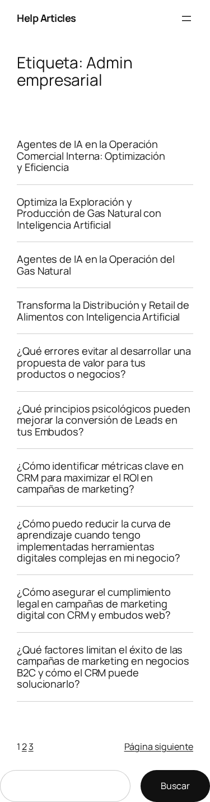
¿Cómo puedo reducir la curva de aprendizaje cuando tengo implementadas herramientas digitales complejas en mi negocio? (98, 541)
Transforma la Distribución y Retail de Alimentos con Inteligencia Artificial (103, 310)
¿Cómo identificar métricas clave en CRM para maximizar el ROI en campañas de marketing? (100, 477)
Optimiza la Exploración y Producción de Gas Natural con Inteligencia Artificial (89, 213)
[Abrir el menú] (186, 18)
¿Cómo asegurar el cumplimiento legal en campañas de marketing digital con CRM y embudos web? (94, 603)
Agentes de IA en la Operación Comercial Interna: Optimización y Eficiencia (91, 155)
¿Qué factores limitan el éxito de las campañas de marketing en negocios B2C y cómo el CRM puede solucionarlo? (103, 667)
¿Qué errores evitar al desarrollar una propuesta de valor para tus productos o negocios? (104, 362)
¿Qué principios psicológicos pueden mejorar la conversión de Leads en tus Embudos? (103, 420)
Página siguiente (158, 746)
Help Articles (46, 18)
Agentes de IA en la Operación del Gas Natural (96, 264)
